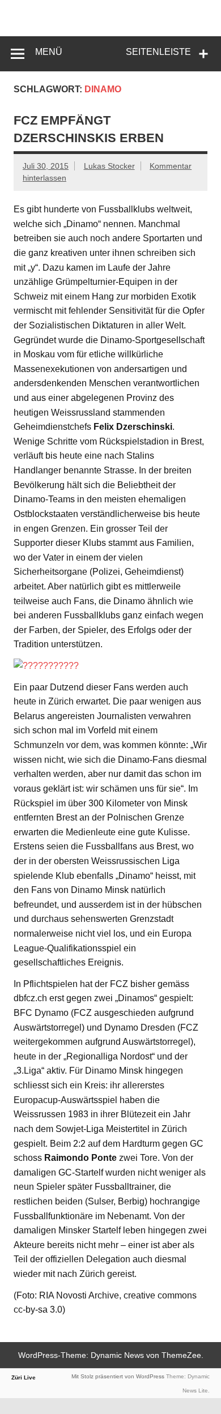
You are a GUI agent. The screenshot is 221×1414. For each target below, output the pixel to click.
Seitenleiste (158, 52)
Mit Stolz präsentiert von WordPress (117, 1376)
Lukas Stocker (109, 165)
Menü (48, 52)
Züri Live (23, 1377)
